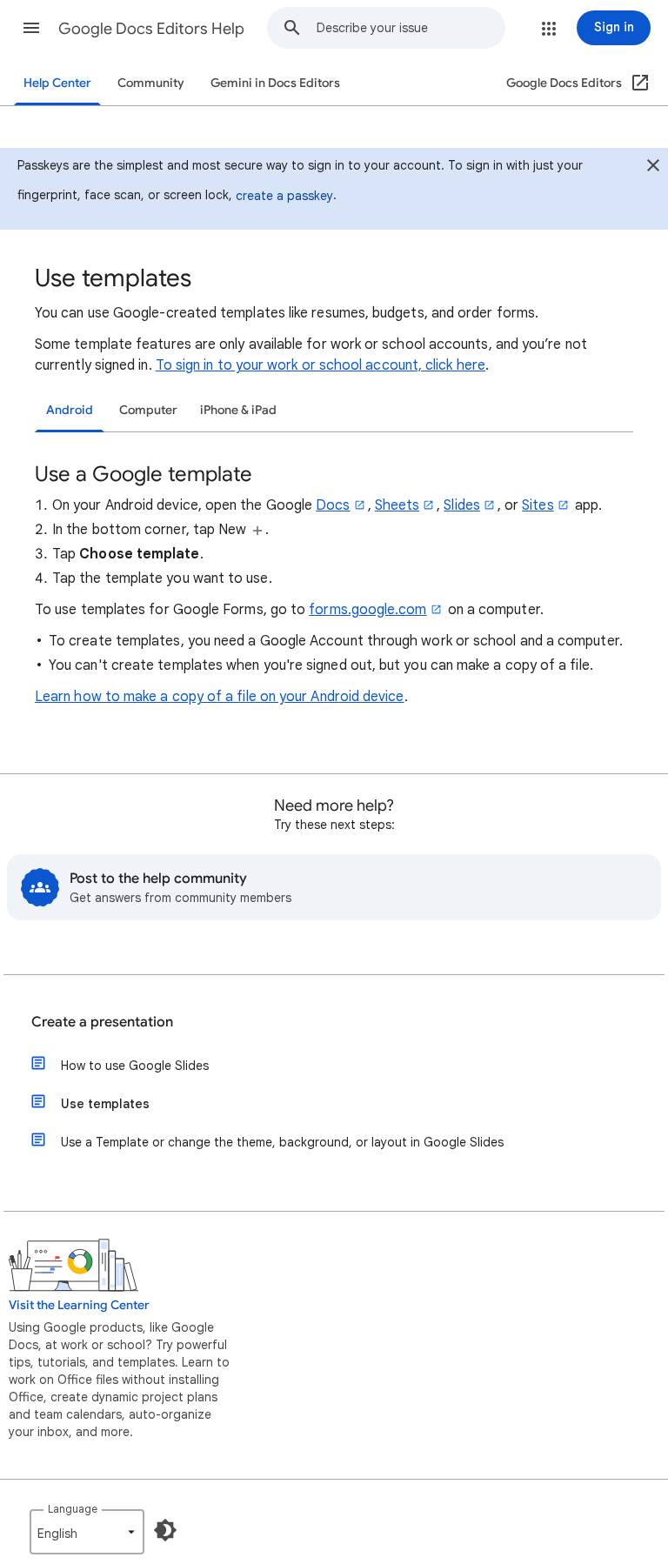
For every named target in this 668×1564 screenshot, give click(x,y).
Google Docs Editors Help (151, 28)
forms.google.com (367, 609)
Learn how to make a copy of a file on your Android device (219, 696)
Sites (537, 505)
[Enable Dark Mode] (165, 1530)
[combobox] (410, 28)
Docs (333, 505)
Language (72, 1508)
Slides (461, 505)
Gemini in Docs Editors (275, 83)
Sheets (397, 505)
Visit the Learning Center (79, 1305)
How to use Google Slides (135, 1065)
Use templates (105, 1104)
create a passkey (284, 196)
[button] (31, 28)
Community (150, 83)
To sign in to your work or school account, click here (320, 365)
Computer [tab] (148, 410)
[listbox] (87, 1531)
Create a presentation (102, 1022)
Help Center (57, 83)
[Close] (653, 168)
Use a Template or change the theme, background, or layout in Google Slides (282, 1142)
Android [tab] (69, 410)
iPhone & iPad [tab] (238, 410)
